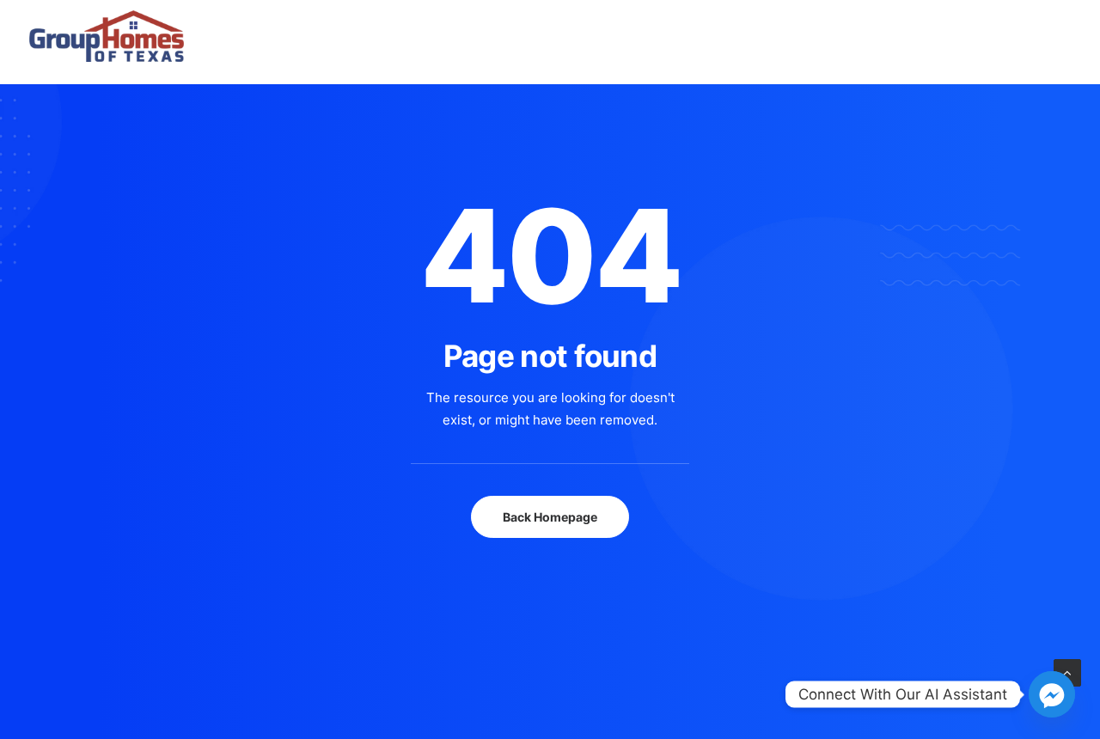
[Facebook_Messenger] (1052, 694)
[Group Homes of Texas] (106, 16)
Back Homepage (550, 517)
